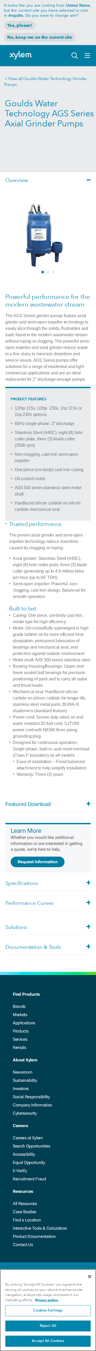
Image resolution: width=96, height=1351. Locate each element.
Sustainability (25, 1080)
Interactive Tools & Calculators (40, 1228)
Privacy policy (46, 1300)
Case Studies (24, 1211)
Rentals (19, 1047)
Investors (21, 1088)
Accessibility (24, 1154)
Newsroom (22, 1072)
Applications (24, 1022)
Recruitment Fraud (29, 1178)
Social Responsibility (31, 1096)
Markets (20, 1014)
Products (21, 1031)
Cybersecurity (25, 1113)
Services (20, 1039)
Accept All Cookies (48, 1341)
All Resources (25, 1203)
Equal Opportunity (29, 1162)
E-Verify (20, 1170)
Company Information (32, 1105)
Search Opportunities (31, 1146)
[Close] (89, 1276)
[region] (48, 1310)
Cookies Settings (48, 1310)
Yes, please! (19, 25)
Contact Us (23, 1244)
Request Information (38, 861)
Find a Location (27, 1219)
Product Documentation (34, 1236)
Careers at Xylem (28, 1137)
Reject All (48, 1326)
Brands (19, 1006)
